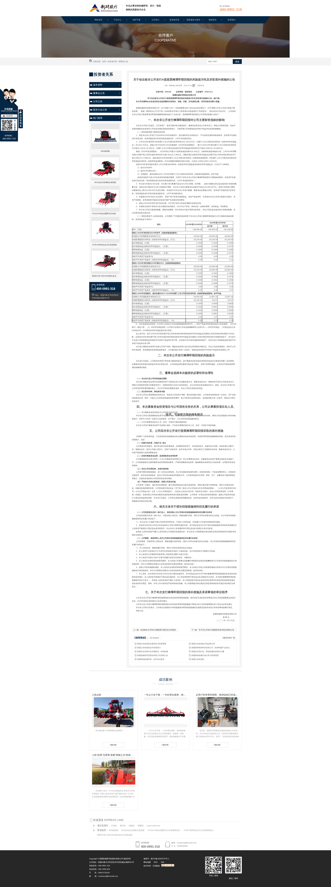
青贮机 (123, 825)
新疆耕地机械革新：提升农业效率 (150, 659)
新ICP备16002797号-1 (160, 859)
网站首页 (98, 20)
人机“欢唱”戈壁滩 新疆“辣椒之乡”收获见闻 (113, 755)
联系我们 (231, 20)
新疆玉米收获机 (197, 659)
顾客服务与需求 (193, 20)
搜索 (237, 62)
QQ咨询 (9, 116)
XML (163, 862)
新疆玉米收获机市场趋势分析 (203, 644)
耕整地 (141, 825)
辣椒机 (132, 825)
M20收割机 (105, 151)
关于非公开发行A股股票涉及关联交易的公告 (216, 630)
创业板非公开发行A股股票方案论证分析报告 (158, 630)
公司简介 (155, 20)
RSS (156, 862)
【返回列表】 (227, 638)
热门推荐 (97, 118)
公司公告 (97, 101)
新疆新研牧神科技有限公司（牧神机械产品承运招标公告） (212, 648)
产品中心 (117, 20)
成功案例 (165, 679)
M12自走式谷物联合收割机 (105, 182)
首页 (104, 61)
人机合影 (96, 695)
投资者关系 (174, 20)
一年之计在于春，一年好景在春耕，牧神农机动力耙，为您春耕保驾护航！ (165, 695)
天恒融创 (156, 866)
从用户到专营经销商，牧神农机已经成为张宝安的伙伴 (217, 695)
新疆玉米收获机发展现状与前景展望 (151, 644)
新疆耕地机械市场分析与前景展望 (205, 655)
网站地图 (147, 862)
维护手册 (136, 20)
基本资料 (97, 85)
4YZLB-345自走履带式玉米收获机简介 (105, 213)
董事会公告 (123, 61)
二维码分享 (200, 85)
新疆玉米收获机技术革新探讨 (149, 648)
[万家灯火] (167, 866)
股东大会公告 (100, 109)
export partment (153, 825)
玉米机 (114, 825)
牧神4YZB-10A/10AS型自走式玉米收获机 (105, 276)
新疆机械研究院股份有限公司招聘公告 (152, 655)
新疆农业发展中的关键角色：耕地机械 (152, 651)
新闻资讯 (212, 20)
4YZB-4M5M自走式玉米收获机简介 (105, 245)
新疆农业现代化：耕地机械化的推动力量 (207, 651)
